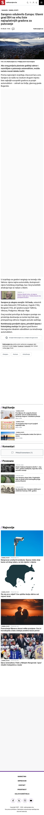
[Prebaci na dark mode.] (27, 2)
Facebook (20, 346)
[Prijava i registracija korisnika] (33, 2)
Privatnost (22, 789)
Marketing (22, 776)
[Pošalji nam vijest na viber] (25, 800)
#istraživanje (26, 354)
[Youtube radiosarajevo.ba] (31, 800)
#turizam (15, 354)
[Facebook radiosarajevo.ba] (13, 800)
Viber (7, 348)
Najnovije (8, 527)
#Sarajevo (5, 354)
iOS (35, 344)
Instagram (27, 346)
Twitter (15, 346)
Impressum (22, 781)
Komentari (8, 446)
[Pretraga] (30, 2)
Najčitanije (8, 407)
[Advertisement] (22, 183)
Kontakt (22, 785)
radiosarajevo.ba (29, 807)
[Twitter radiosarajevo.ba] (19, 800)
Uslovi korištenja (22, 794)
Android (30, 344)
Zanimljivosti (13, 10)
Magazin (4, 10)
